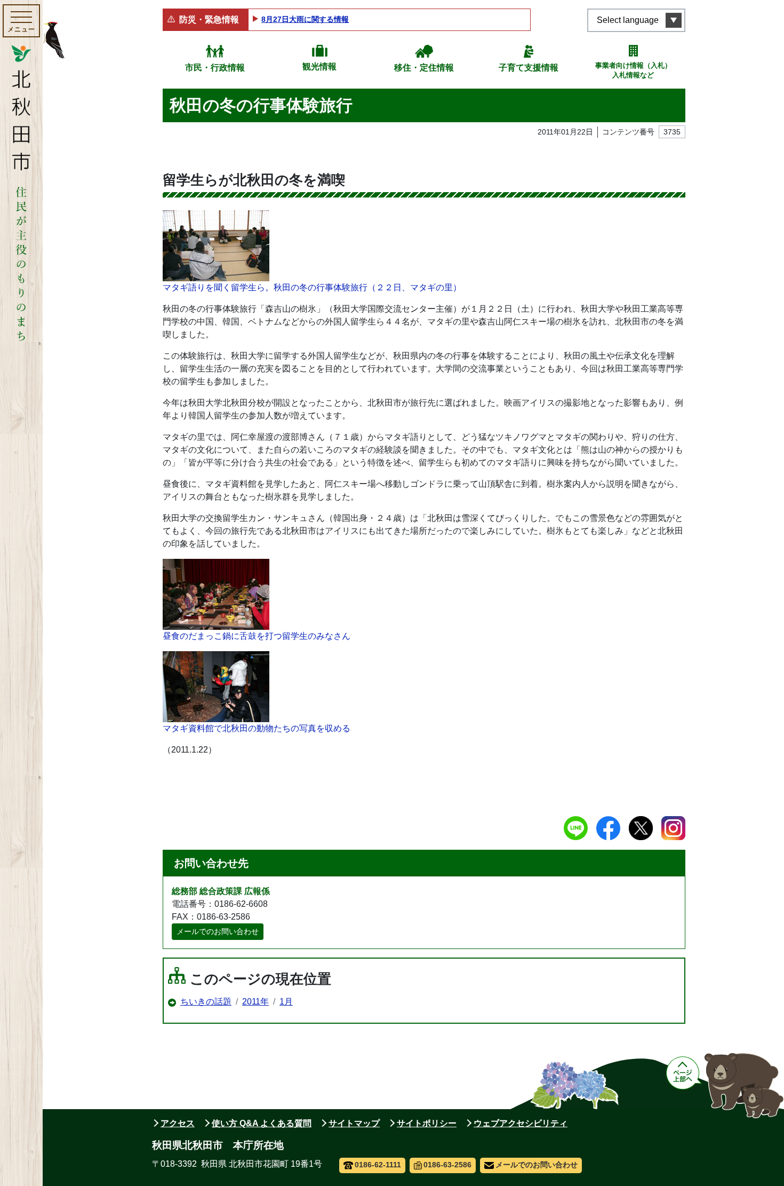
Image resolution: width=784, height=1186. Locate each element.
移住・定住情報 (424, 67)
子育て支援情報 (528, 67)
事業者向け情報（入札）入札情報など (633, 70)
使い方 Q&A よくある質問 (261, 1123)
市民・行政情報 (215, 67)
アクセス (178, 1123)
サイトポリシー (427, 1123)
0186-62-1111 (378, 1164)
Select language (628, 20)
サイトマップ (354, 1123)
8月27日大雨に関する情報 (305, 19)
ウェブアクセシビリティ (520, 1123)
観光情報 (319, 66)
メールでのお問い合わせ (218, 931)
